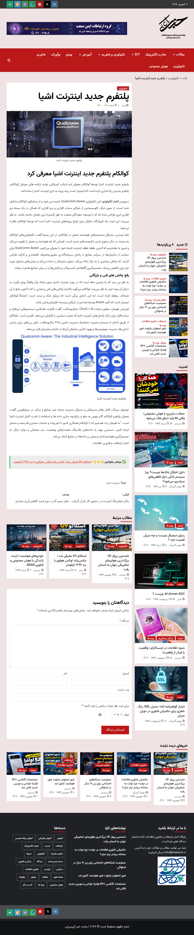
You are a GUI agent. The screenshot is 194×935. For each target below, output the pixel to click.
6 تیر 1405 (160, 486)
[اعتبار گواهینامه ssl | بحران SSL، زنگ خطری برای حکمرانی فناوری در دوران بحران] (161, 684)
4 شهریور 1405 (102, 796)
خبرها (29, 854)
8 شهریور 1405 (107, 574)
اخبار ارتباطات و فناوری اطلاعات (110, 443)
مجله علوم (58, 877)
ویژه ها (111, 546)
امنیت (180, 403)
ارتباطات (162, 321)
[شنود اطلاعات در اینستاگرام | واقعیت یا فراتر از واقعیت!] (161, 625)
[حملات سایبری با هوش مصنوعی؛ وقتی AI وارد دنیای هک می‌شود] (161, 391)
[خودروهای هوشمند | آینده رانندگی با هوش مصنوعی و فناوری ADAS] (26, 537)
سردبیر (122, 574)
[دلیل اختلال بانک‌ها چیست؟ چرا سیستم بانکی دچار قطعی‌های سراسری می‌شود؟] (161, 449)
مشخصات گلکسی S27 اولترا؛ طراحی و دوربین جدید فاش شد (153, 350)
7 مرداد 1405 (23, 570)
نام (65, 673)
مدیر (124, 105)
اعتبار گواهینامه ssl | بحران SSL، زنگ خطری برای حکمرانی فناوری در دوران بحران (161, 711)
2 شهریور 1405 (65, 792)
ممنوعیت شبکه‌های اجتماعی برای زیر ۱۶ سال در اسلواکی (152, 307)
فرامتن (47, 869)
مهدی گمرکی (175, 486)
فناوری (41, 54)
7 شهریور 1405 (139, 796)
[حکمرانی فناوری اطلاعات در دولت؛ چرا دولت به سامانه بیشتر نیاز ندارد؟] (178, 284)
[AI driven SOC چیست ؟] (161, 571)
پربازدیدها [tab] (164, 245)
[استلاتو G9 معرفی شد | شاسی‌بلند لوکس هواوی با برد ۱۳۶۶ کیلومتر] (69, 537)
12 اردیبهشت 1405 (156, 720)
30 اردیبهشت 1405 (164, 599)
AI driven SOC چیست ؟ (169, 594)
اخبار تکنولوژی (110, 201)
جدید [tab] (180, 245)
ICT (137, 54)
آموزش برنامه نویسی (24, 838)
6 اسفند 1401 (111, 105)
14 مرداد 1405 (67, 570)
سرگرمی (59, 869)
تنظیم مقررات (159, 299)
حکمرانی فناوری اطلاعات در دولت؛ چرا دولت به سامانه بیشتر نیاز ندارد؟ (152, 285)
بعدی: (42, 497)
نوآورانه (55, 54)
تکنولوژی (179, 66)
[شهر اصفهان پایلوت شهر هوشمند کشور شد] (178, 326)
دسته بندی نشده (55, 861)
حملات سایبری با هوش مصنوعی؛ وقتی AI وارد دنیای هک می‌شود (164, 416)
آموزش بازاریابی (44, 838)
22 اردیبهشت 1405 (161, 657)
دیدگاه (124, 621)
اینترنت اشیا (113, 483)
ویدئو (69, 54)
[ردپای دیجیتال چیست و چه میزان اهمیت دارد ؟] (161, 512)
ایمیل (125, 673)
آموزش (87, 54)
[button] (9, 60)
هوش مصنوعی (158, 66)
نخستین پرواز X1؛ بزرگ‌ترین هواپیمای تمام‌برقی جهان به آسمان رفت (113, 562)
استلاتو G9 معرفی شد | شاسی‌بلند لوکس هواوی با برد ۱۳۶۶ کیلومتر (70, 560)
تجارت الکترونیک (155, 54)
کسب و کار (27, 885)
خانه (185, 78)
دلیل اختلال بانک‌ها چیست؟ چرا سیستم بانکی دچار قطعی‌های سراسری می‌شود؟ (165, 477)
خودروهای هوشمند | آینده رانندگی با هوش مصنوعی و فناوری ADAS (27, 560)
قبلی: (100, 497)
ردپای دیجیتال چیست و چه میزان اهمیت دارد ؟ (164, 538)
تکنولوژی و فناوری (113, 54)
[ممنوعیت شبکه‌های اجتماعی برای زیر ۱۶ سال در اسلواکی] (178, 305)
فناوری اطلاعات (158, 278)
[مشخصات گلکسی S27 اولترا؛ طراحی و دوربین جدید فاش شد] (178, 348)
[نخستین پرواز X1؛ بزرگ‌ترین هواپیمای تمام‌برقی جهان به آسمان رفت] (112, 537)
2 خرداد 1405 (158, 545)
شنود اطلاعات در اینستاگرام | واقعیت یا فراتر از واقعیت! (162, 650)
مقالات (180, 54)
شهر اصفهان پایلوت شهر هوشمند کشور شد (152, 330)
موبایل (163, 342)
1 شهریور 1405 (29, 796)
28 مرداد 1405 (163, 423)
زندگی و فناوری (165, 638)
